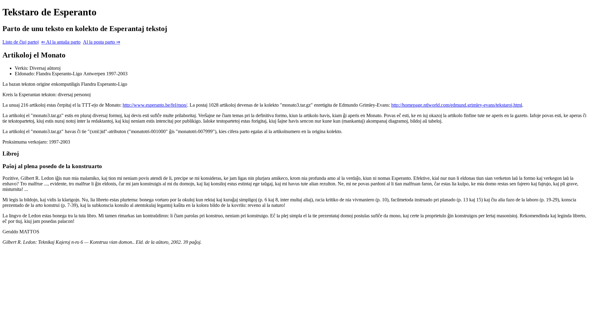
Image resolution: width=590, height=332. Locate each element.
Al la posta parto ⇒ (101, 42)
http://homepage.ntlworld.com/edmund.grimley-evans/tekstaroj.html (456, 105)
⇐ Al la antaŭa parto (61, 42)
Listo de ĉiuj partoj (20, 42)
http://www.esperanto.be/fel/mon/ (155, 105)
